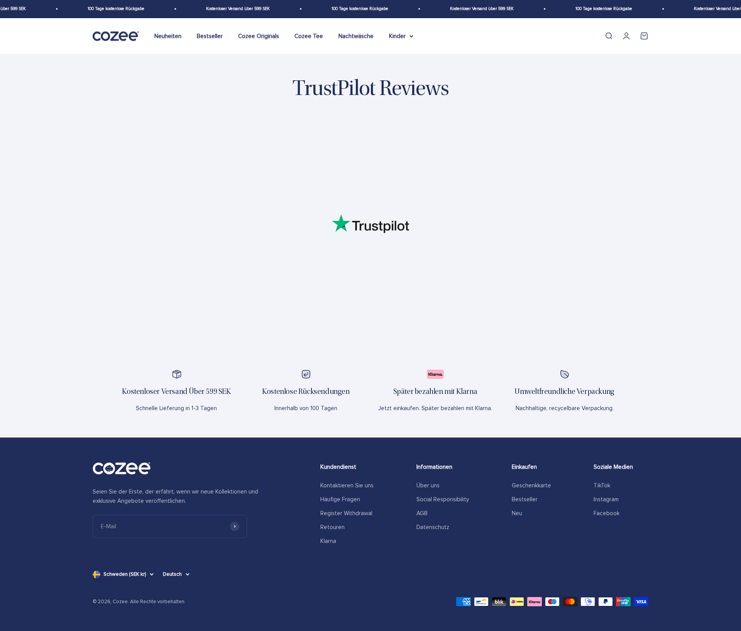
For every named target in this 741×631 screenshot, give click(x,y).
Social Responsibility (442, 499)
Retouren (332, 527)
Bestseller (210, 35)
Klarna (328, 541)
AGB (422, 513)
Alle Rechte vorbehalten (157, 602)
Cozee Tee (308, 35)
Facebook (606, 513)
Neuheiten (167, 35)
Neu (517, 513)
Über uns (428, 485)
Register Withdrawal (346, 513)
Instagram (606, 499)
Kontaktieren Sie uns (347, 485)
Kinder (397, 35)
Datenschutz (432, 527)
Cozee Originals (258, 35)
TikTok (602, 485)
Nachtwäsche (356, 35)
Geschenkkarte (531, 485)
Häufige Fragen (340, 499)
